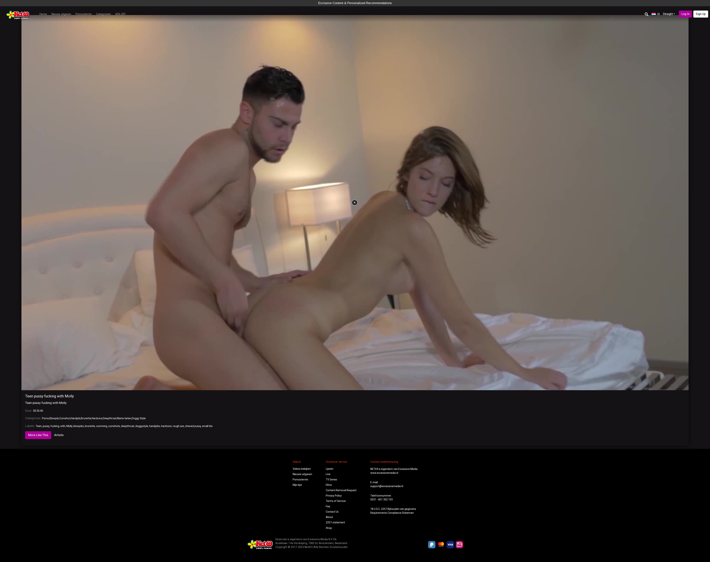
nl (658, 14)
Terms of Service (336, 500)
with (62, 426)
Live (328, 474)
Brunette (86, 418)
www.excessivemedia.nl (384, 472)
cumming (101, 426)
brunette (90, 426)
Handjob (75, 418)
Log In (685, 14)
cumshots (114, 426)
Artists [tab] (59, 435)
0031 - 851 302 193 (381, 499)
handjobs (154, 426)
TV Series (331, 479)
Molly (69, 426)
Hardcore (97, 418)
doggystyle (141, 426)
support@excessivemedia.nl (386, 486)
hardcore (166, 426)
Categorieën (103, 14)
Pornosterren (84, 14)
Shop (329, 527)
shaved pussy (193, 426)
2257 (384, 508)
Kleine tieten (124, 418)
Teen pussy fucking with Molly (49, 396)
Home (43, 14)
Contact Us (332, 511)
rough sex (178, 426)
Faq (328, 506)
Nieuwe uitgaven (61, 14)
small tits (207, 426)
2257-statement (335, 522)
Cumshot (64, 418)
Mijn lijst (297, 484)
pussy (46, 426)
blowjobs (78, 426)
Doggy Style (139, 418)
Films (329, 484)
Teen (39, 426)
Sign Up (701, 14)
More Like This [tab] (38, 435)
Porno (45, 418)
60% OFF (120, 14)
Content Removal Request (341, 490)
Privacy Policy (334, 495)
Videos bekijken (302, 468)
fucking (54, 426)
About (329, 517)
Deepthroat (109, 418)
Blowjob (54, 418)
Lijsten (329, 468)
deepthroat (127, 426)
